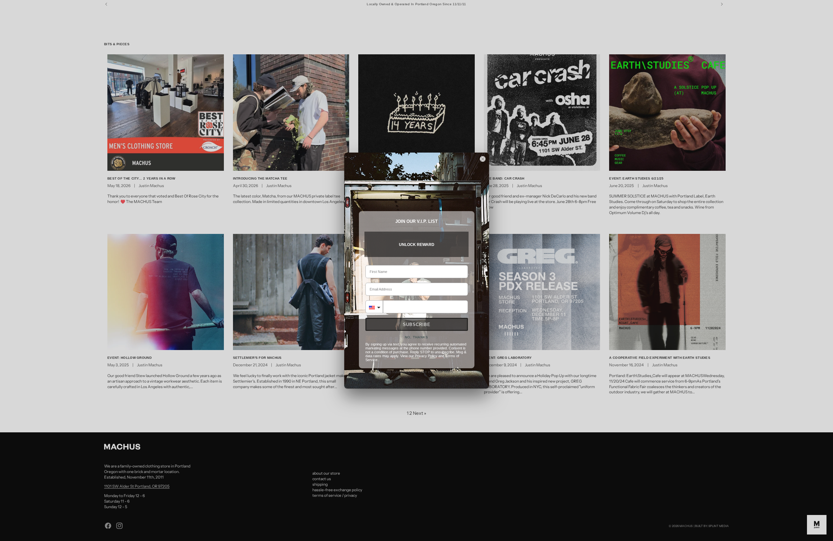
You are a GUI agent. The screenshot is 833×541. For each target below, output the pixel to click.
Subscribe (416, 324)
